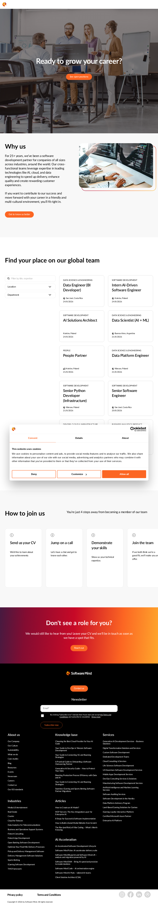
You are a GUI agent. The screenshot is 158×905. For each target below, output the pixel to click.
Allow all (124, 474)
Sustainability (13, 750)
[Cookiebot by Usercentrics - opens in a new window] (132, 429)
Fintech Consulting (15, 834)
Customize (77, 474)
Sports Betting (14, 860)
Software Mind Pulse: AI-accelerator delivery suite (76, 851)
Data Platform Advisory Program (116, 803)
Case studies (13, 759)
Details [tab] (79, 438)
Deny (34, 474)
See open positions (79, 77)
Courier (11, 816)
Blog (9, 763)
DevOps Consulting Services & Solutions (120, 779)
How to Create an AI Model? (67, 808)
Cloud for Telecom (15, 821)
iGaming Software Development (21, 865)
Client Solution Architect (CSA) (68, 877)
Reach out (79, 648)
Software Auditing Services (114, 794)
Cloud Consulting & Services (114, 761)
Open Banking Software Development (24, 843)
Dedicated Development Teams (116, 757)
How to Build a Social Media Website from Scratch (76, 823)
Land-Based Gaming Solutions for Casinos (120, 808)
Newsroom (12, 777)
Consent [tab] (32, 438)
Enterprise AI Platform (112, 821)
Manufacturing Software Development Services (123, 783)
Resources (12, 768)
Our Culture (13, 746)
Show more (95, 717)
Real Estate (12, 812)
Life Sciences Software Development (118, 766)
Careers (11, 781)
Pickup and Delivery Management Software (26, 852)
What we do (13, 755)
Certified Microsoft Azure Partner (117, 816)
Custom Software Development (116, 753)
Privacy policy (15, 895)
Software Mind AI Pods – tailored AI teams (73, 873)
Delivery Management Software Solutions (25, 856)
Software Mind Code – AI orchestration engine (74, 869)
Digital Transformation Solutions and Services (121, 748)
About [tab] (125, 438)
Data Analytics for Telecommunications (24, 825)
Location (12, 287)
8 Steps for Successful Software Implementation (75, 819)
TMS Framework (15, 869)
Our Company (13, 742)
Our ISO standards (15, 790)
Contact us (79, 688)
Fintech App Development (19, 838)
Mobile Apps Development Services (118, 775)
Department (13, 295)
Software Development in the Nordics (119, 799)
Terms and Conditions (49, 895)
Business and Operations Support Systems (25, 830)
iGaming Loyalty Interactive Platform (118, 812)
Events (11, 772)
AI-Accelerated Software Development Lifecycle (75, 846)
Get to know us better (19, 214)
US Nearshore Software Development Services (122, 770)
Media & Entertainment (17, 808)
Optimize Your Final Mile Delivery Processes (26, 847)
